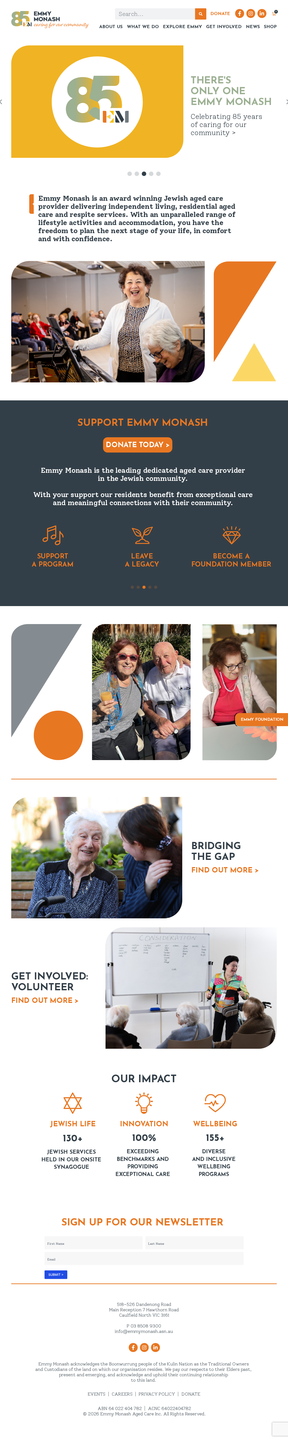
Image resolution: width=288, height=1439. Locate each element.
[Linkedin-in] (261, 13)
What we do (143, 27)
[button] (129, 174)
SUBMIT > (55, 1274)
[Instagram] (250, 13)
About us (111, 27)
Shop (270, 27)
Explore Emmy (182, 27)
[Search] (200, 14)
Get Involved (224, 27)
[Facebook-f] (239, 13)
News (253, 27)
